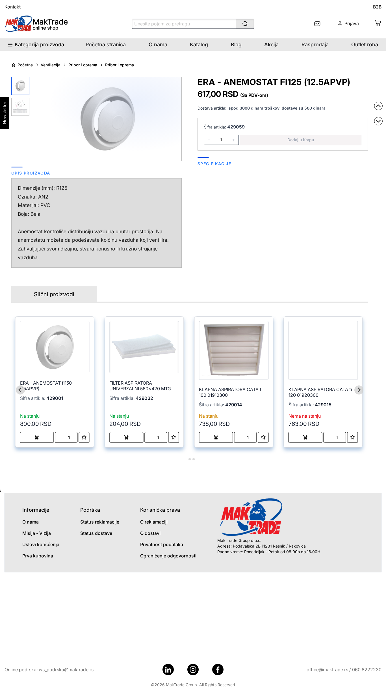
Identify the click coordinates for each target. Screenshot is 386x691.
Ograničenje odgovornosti (168, 556)
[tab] (185, 459)
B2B (377, 7)
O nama (158, 44)
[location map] (193, 614)
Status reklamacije (99, 522)
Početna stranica (106, 44)
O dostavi (150, 533)
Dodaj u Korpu (300, 139)
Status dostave (96, 533)
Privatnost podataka (161, 544)
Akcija (271, 44)
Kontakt (13, 7)
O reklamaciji (154, 522)
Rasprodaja (315, 44)
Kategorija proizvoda (39, 44)
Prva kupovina (37, 556)
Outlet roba (364, 44)
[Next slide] (358, 389)
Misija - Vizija (36, 533)
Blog (236, 44)
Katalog (199, 44)
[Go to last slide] (20, 389)
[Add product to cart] (37, 437)
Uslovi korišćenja (40, 544)
